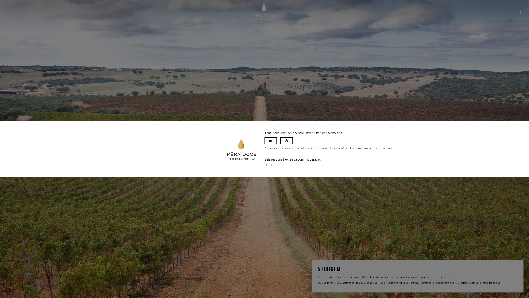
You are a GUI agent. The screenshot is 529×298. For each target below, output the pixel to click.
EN (270, 165)
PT (266, 165)
